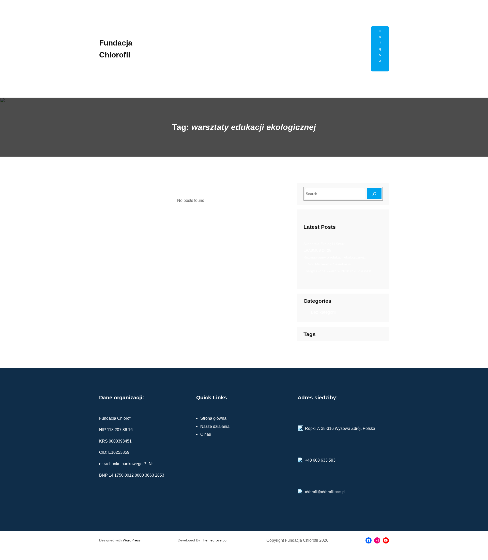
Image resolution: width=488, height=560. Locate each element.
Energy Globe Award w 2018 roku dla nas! (337, 271)
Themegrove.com (215, 540)
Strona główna (213, 418)
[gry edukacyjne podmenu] (314, 67)
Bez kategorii (323, 312)
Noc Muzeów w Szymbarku (329, 264)
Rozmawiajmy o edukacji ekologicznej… (335, 257)
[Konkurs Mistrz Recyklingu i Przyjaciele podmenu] (365, 55)
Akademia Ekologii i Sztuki (324, 244)
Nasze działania (215, 426)
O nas (205, 434)
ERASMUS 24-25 (317, 250)
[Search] (374, 193)
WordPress (132, 540)
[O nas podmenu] (336, 67)
